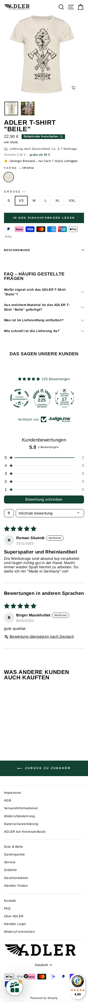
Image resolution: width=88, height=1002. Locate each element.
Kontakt (10, 900)
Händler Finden (16, 885)
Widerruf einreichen (19, 931)
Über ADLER (14, 916)
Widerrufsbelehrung (19, 816)
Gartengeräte (14, 854)
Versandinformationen (21, 808)
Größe (14, 191)
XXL (72, 200)
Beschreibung (17, 249)
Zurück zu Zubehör (47, 768)
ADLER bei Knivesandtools (25, 831)
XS (21, 200)
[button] (44, 458)
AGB (7, 800)
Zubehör (10, 870)
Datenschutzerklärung (21, 824)
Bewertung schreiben (44, 499)
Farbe (19, 167)
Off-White (8, 177)
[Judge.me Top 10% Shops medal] (66, 398)
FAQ (7, 908)
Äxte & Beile (13, 846)
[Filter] (9, 513)
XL (57, 200)
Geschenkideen (16, 878)
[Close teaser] (25, 976)
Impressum (12, 792)
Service (10, 862)
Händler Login (15, 924)
